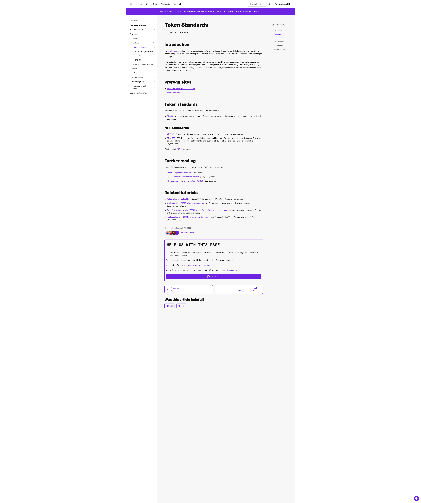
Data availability (137, 77)
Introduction (278, 30)
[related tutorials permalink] (163, 192)
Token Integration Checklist (179, 173)
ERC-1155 (138, 60)
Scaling (134, 73)
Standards (135, 43)
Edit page (183, 32)
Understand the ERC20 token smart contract (185, 203)
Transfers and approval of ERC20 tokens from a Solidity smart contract (197, 210)
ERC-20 (170, 116)
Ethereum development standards (181, 88)
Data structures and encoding (139, 87)
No (183, 306)
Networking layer (138, 82)
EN (284, 4)
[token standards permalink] (163, 104)
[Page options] (175, 32)
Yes (171, 306)
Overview (134, 20)
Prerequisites (278, 34)
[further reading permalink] (163, 161)
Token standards (139, 47)
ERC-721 (170, 134)
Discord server (228, 270)
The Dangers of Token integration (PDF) (185, 181)
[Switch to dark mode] (270, 4)
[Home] (131, 4)
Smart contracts (174, 93)
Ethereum (174, 51)
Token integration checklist (178, 199)
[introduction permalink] (163, 44)
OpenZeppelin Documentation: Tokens (184, 177)
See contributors (187, 233)
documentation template (199, 265)
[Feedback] (416, 498)
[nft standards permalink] (163, 128)
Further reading (279, 45)
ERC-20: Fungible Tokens (144, 51)
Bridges (134, 38)
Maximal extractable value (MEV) (143, 64)
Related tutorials (279, 49)
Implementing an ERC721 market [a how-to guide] (188, 217)
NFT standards (280, 41)
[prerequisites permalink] (163, 82)
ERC (179, 149)
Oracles (134, 68)
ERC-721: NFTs (140, 56)
